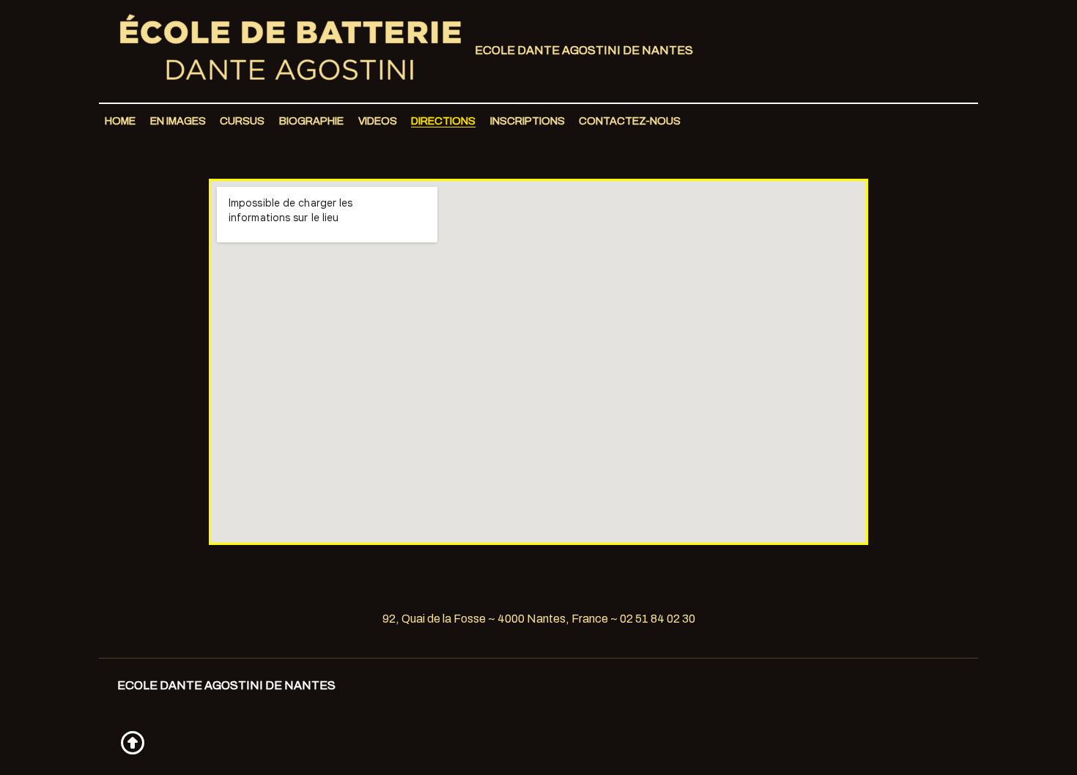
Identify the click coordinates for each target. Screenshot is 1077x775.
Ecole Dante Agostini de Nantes (583, 50)
